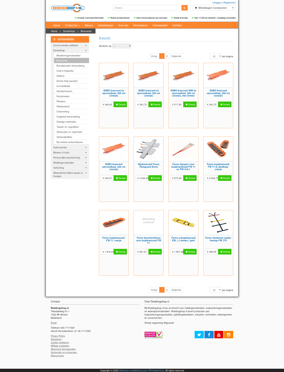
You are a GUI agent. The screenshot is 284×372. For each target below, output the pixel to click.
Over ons (123, 25)
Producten (71, 25)
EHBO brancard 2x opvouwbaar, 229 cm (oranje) (148, 93)
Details (122, 104)
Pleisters (61, 101)
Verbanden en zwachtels (69, 131)
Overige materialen (66, 121)
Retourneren (140, 25)
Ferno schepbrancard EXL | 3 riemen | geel (183, 239)
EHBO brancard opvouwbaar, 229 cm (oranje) (113, 166)
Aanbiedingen (105, 25)
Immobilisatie (63, 86)
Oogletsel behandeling (68, 116)
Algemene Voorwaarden (63, 349)
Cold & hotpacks (65, 70)
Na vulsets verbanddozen (70, 142)
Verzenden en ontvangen (64, 352)
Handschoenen (64, 91)
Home (56, 25)
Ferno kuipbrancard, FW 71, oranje (113, 239)
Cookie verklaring (60, 342)
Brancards (86, 31)
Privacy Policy (58, 335)
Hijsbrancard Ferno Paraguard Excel (148, 165)
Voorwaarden (160, 25)
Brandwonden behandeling (70, 65)
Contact (177, 25)
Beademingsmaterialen (69, 55)
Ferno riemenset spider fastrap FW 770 (218, 239)
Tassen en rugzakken (68, 126)
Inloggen (217, 2)
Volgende (176, 56)
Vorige (154, 56)
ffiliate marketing (60, 345)
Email (54, 322)
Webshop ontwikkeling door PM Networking (141, 370)
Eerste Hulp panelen (67, 81)
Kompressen (63, 96)
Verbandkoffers (64, 137)
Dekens (60, 75)
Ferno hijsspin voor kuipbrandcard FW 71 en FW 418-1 (183, 166)
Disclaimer (56, 339)
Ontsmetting (63, 111)
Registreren (230, 2)
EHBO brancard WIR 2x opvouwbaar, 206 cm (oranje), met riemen (183, 93)
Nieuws (89, 25)
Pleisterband (63, 106)
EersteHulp (69, 31)
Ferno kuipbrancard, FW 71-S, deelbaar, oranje (218, 166)
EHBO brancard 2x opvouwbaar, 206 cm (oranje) (113, 93)
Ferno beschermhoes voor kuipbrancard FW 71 (148, 240)
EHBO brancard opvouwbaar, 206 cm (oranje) (218, 93)
